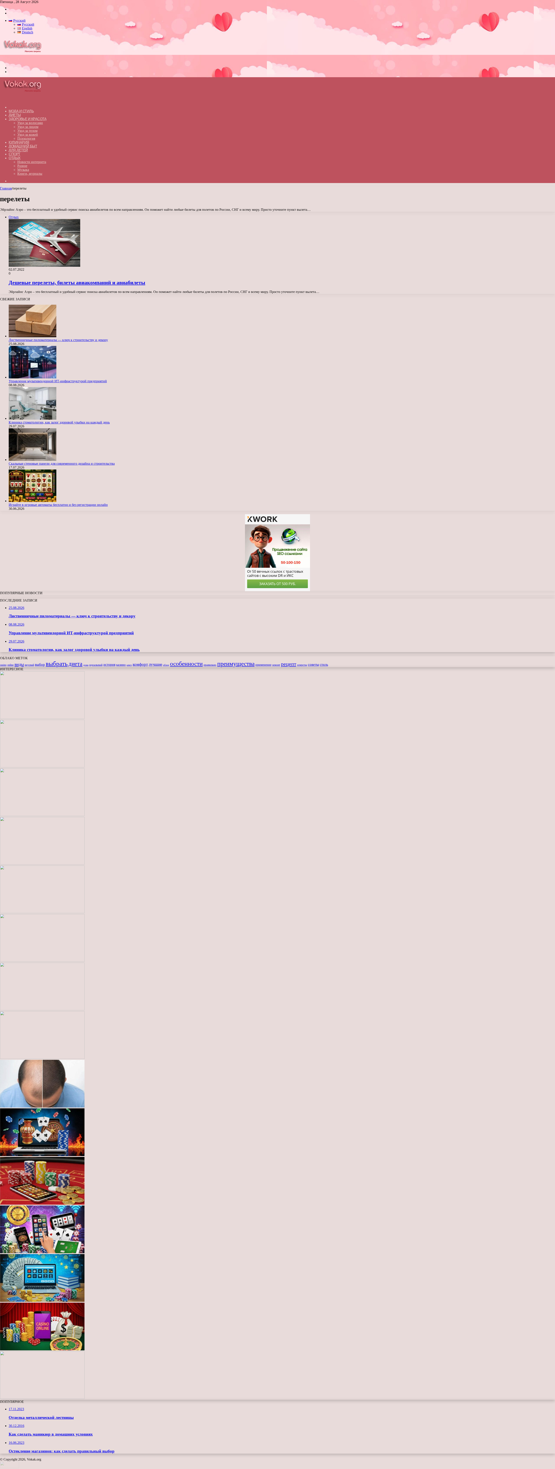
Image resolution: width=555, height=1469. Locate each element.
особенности (186, 663)
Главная (6, 188)
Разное (22, 166)
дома (85, 665)
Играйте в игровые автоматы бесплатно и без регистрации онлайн (58, 505)
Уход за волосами (30, 123)
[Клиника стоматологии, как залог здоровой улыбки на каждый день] (32, 418)
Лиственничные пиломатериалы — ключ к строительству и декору (58, 340)
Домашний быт (23, 146)
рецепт (288, 664)
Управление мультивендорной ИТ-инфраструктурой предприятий (58, 381)
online (10, 664)
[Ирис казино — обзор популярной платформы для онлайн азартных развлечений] (42, 1300)
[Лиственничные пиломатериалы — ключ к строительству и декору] (32, 336)
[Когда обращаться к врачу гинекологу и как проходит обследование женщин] (42, 1009)
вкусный (29, 664)
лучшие (155, 664)
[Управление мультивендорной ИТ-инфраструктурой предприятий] (32, 377)
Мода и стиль (21, 111)
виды (19, 664)
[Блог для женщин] (24, 60)
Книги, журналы (29, 173)
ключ (129, 665)
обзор (166, 665)
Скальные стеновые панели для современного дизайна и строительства (62, 463)
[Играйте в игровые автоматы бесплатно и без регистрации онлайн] (32, 501)
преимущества (236, 663)
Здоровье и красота (27, 119)
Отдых (15, 158)
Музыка (23, 170)
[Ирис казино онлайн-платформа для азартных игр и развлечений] (42, 1252)
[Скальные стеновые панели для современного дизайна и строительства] (32, 459)
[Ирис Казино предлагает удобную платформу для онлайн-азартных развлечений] (42, 1155)
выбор (40, 665)
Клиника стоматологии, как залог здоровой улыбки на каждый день (59, 422)
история (109, 664)
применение (263, 664)
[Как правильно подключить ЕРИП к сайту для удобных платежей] (42, 1058)
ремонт (276, 664)
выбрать (57, 663)
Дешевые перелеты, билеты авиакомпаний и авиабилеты (77, 282)
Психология (26, 138)
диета (75, 664)
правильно (210, 664)
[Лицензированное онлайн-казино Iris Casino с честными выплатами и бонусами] (42, 1349)
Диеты (15, 115)
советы (313, 665)
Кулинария (19, 142)
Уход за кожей (27, 134)
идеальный (96, 664)
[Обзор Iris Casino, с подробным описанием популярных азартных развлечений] (42, 1203)
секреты (302, 664)
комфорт (140, 664)
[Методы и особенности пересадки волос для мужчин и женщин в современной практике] (42, 1106)
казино (121, 664)
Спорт (14, 154)
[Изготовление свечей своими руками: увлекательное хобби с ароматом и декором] (42, 960)
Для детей (18, 150)
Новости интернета (31, 162)
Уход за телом (27, 131)
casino (3, 664)
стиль (324, 664)
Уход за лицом (27, 127)
